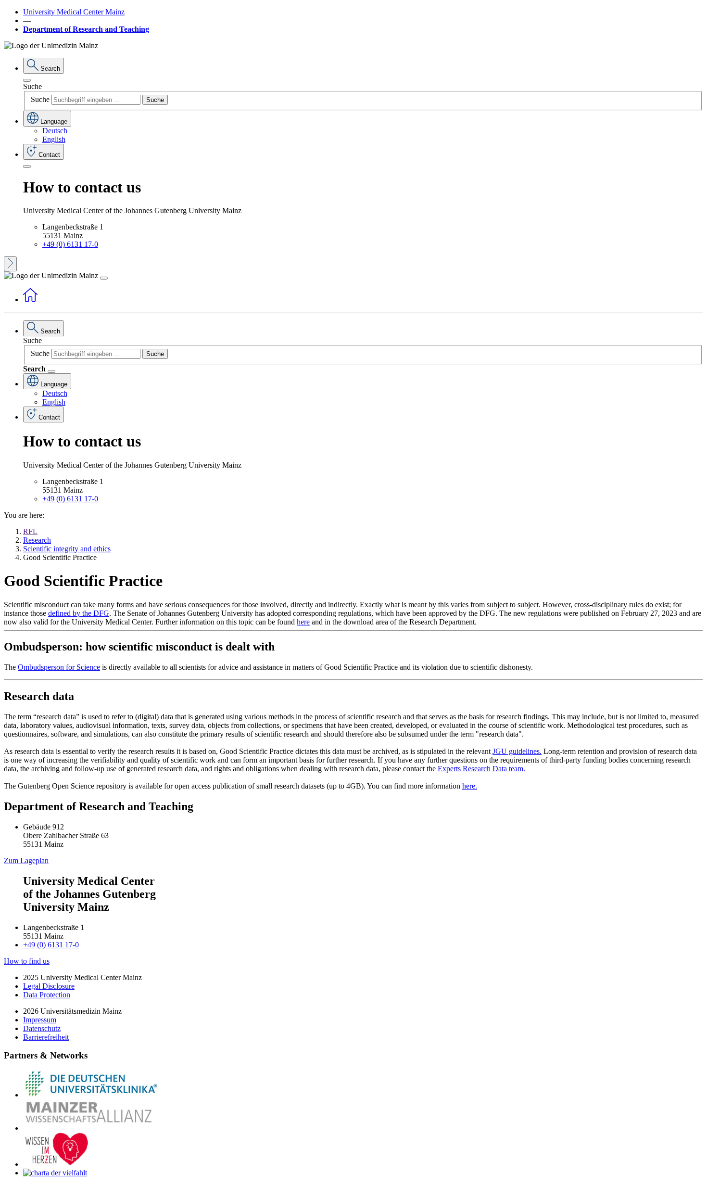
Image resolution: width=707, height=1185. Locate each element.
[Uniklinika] (90, 1095)
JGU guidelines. (517, 751)
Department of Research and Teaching (86, 29)
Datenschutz (42, 1028)
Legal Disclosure (49, 986)
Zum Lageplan (26, 860)
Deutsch (54, 131)
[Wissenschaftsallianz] (90, 1128)
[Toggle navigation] (104, 278)
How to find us (27, 961)
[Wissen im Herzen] (56, 1164)
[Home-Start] (30, 299)
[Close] (27, 80)
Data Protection (46, 995)
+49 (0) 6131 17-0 (70, 244)
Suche (32, 86)
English (53, 139)
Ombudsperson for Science (59, 667)
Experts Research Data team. (481, 769)
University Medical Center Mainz (74, 12)
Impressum (39, 1020)
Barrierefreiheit (46, 1037)
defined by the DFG (78, 613)
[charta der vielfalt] (55, 1173)
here (303, 622)
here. (469, 786)
